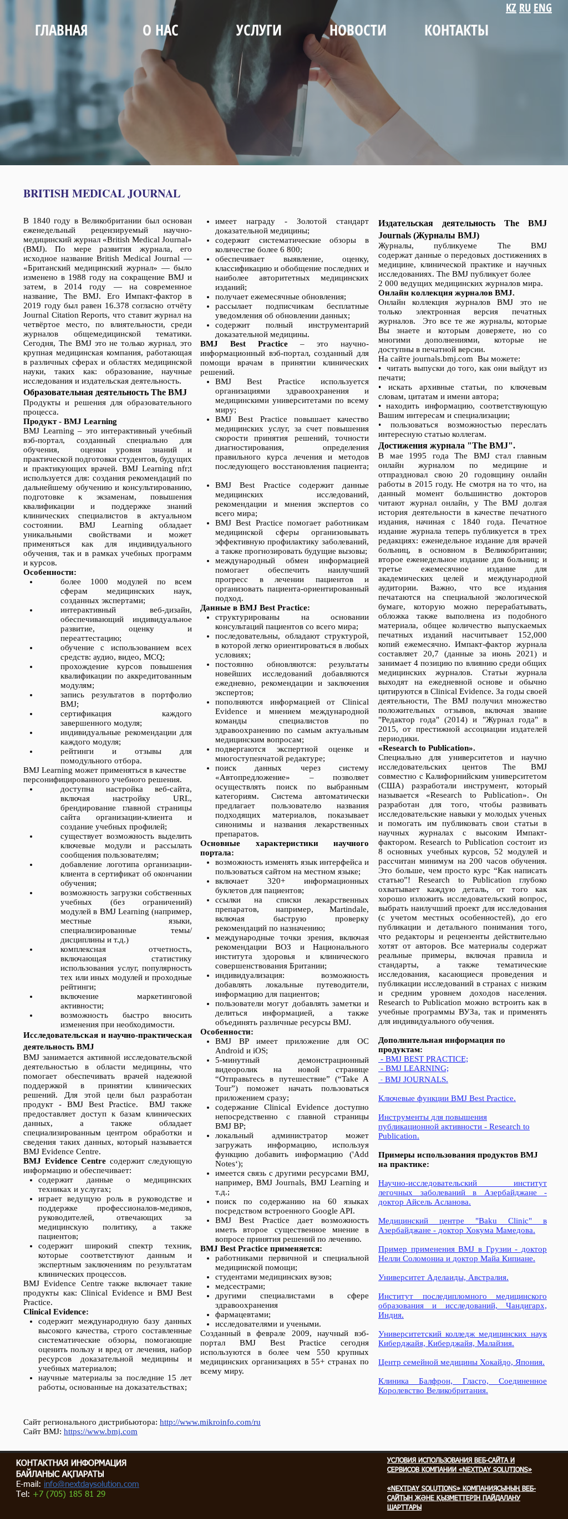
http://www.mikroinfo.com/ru (210, 1422)
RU (525, 7)
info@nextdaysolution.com (91, 1484)
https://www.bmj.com (101, 1431)
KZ (511, 7)
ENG (543, 7)
